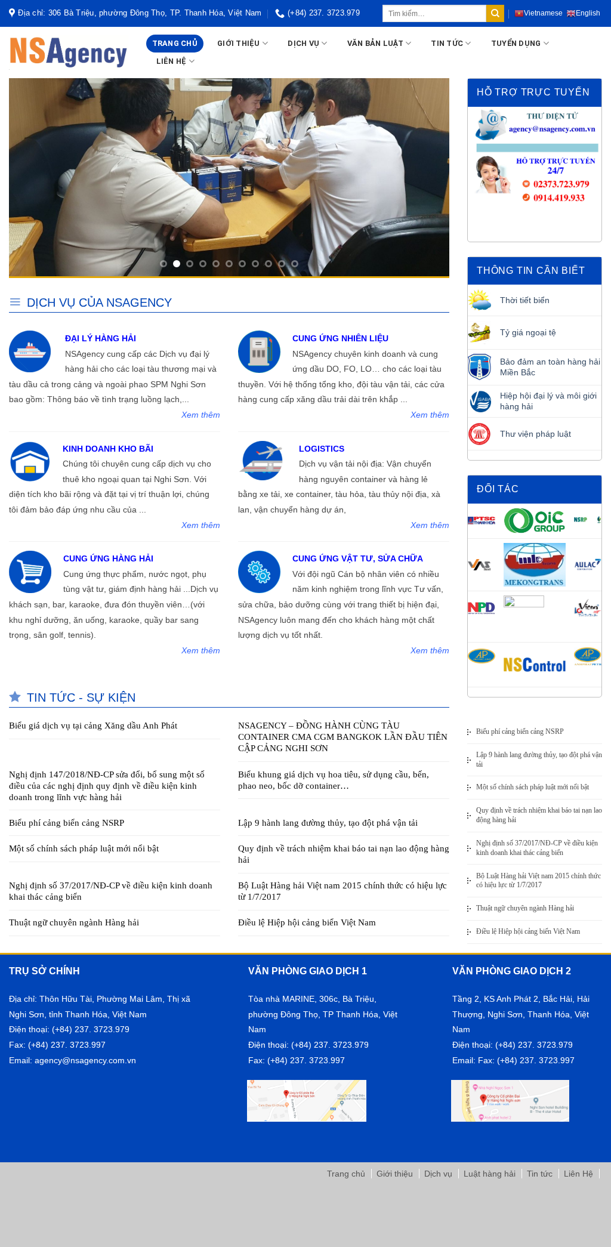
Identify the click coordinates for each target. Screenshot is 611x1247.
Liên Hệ (578, 1173)
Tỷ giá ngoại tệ (528, 332)
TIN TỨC (447, 43)
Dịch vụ (438, 1173)
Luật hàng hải (490, 1173)
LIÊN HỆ (171, 61)
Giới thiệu (395, 1173)
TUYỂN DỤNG (516, 43)
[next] (425, 178)
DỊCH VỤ (303, 43)
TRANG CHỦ (175, 43)
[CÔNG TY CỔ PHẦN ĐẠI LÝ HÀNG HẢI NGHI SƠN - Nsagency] (68, 52)
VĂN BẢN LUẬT (375, 43)
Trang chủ (346, 1173)
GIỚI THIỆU (238, 43)
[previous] (33, 178)
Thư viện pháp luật (535, 434)
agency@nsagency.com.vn (85, 1060)
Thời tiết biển (525, 300)
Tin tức (540, 1173)
